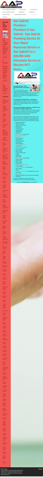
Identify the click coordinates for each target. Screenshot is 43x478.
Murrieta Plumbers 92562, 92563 (5, 163)
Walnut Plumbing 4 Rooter (5, 410)
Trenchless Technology (21, 167)
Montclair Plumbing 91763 (4, 227)
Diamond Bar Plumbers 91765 (5, 288)
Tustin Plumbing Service (4, 448)
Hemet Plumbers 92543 (4, 144)
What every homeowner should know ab (5, 57)
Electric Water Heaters (21, 135)
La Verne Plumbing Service (4, 395)
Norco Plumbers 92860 (4, 168)
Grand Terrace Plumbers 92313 (5, 211)
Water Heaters (19, 174)
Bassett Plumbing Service (4, 404)
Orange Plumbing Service (4, 457)
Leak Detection (19, 147)
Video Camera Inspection (21, 171)
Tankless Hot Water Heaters (22, 164)
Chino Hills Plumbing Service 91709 (5, 196)
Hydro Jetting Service (20, 144)
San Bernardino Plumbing (5, 247)
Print (3, 469)
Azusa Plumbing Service (4, 283)
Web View (40, 469)
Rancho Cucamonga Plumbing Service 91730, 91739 (5, 108)
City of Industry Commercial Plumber (5, 369)
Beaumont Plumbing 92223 (4, 120)
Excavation (18, 137)
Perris (4, 171)
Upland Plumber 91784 (4, 252)
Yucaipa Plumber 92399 (4, 258)
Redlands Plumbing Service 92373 (5, 238)
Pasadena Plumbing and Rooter (5, 378)
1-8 (3, 28)
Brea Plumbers (5, 310)
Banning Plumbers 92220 (4, 115)
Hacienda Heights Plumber (4, 429)
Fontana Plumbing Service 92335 (5, 206)
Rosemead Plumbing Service (5, 439)
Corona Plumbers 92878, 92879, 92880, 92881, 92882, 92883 (5, 132)
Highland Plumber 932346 (4, 217)
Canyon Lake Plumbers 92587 (5, 126)
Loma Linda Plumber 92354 (5, 222)
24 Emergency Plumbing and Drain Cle (5, 81)
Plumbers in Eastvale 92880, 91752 (5, 139)
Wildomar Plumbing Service (4, 186)
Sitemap (5, 469)
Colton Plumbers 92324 (4, 201)
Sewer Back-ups (19, 158)
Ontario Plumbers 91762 (4, 233)
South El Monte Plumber (4, 363)
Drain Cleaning (19, 134)
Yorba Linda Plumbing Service (5, 318)
